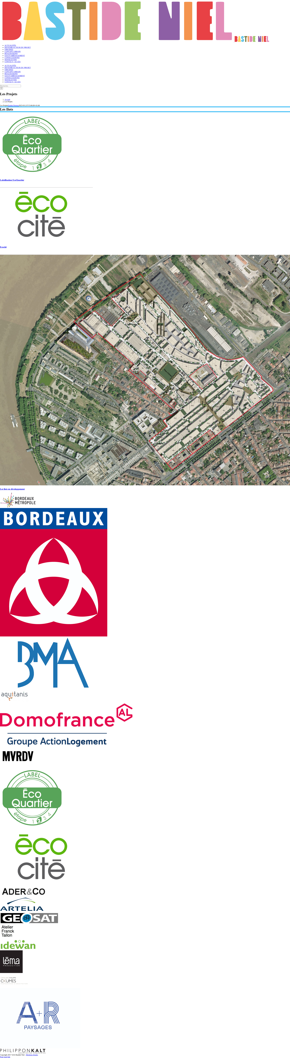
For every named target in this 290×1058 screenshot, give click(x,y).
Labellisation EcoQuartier (12, 180)
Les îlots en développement (12, 489)
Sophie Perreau (13, 105)
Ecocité (3, 247)
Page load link (5, 1057)
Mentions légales (32, 1055)
